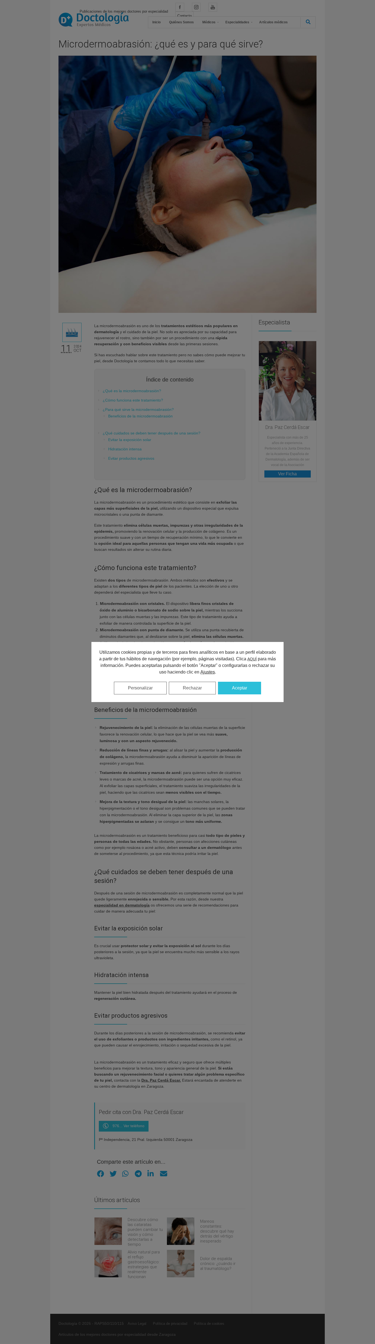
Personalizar (140, 688)
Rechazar (192, 688)
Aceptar (239, 688)
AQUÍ (252, 659)
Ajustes (207, 672)
